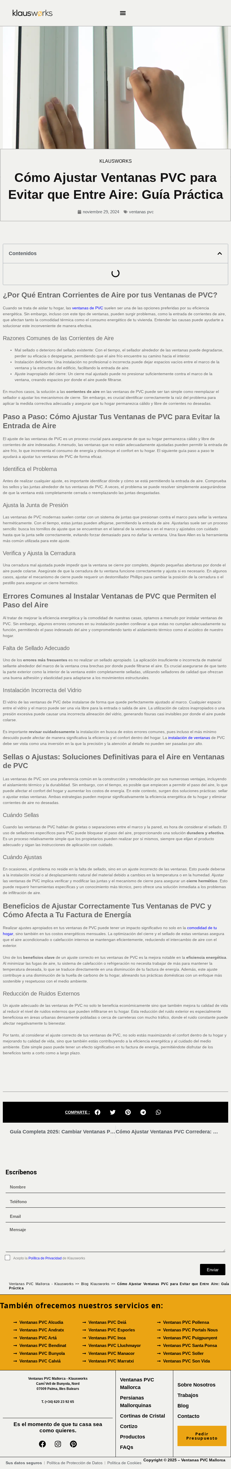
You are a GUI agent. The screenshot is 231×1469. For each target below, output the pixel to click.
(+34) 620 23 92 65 (57, 1402)
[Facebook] (42, 1444)
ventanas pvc (141, 211)
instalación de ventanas (189, 737)
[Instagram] (58, 1444)
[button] (122, 13)
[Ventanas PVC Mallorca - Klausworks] (32, 12)
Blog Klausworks (95, 1284)
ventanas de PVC (87, 308)
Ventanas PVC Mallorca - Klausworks (41, 1284)
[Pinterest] (73, 1444)
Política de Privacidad (45, 1258)
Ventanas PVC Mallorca (203, 1460)
